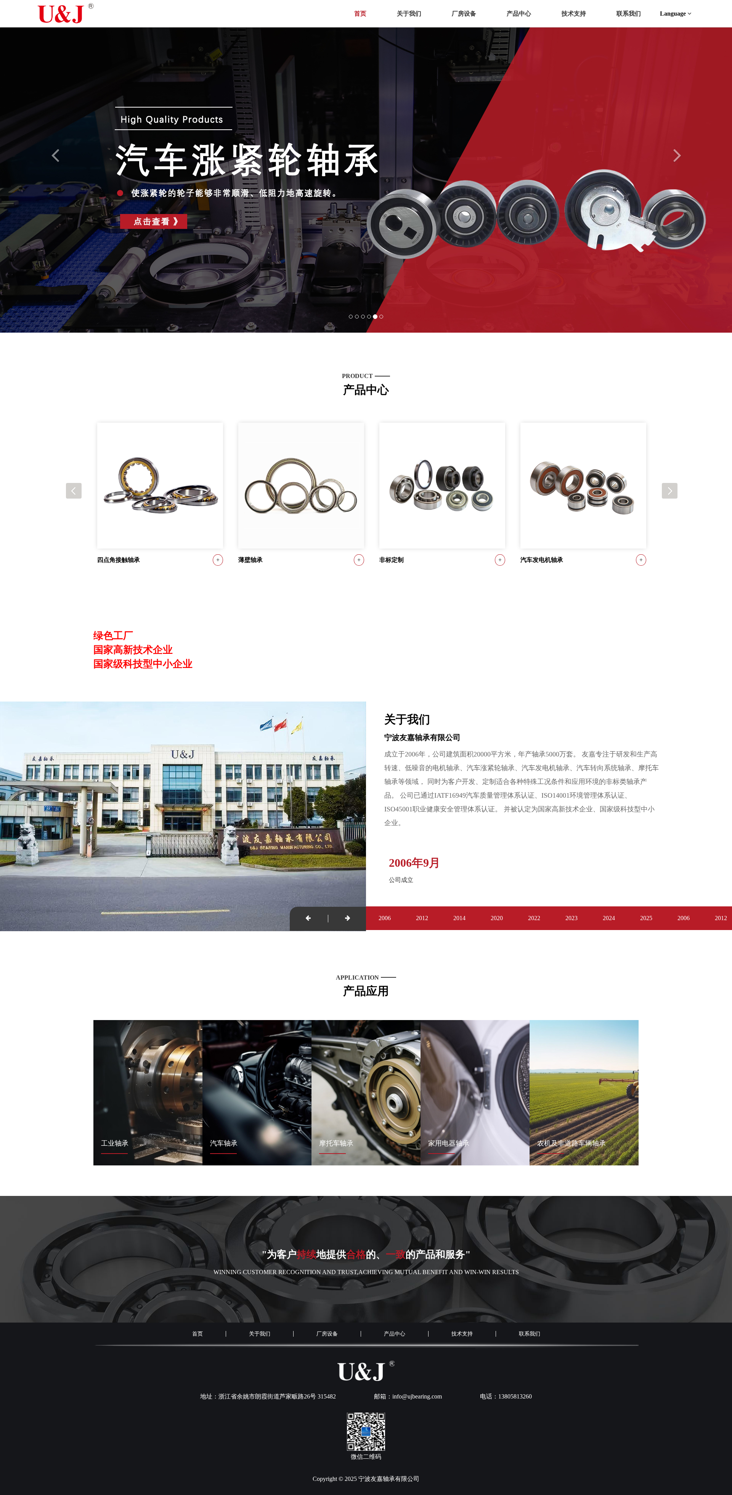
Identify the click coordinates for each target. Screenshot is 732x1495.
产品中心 (519, 13)
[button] (55, 238)
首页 (360, 13)
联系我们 (628, 13)
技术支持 (574, 13)
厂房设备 (464, 13)
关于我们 (409, 13)
